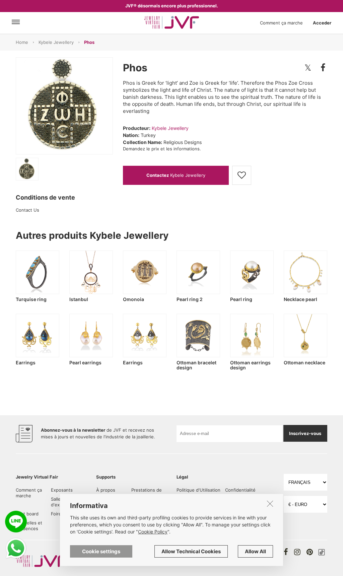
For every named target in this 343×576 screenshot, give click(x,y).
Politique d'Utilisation (198, 490)
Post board (27, 513)
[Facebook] (286, 552)
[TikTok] (321, 552)
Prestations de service (146, 492)
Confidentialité (240, 490)
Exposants (62, 490)
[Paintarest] (309, 552)
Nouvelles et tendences (29, 525)
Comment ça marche (281, 22)
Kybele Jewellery (56, 42)
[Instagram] (297, 552)
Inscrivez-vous (305, 433)
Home (22, 42)
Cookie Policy (152, 531)
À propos (105, 490)
